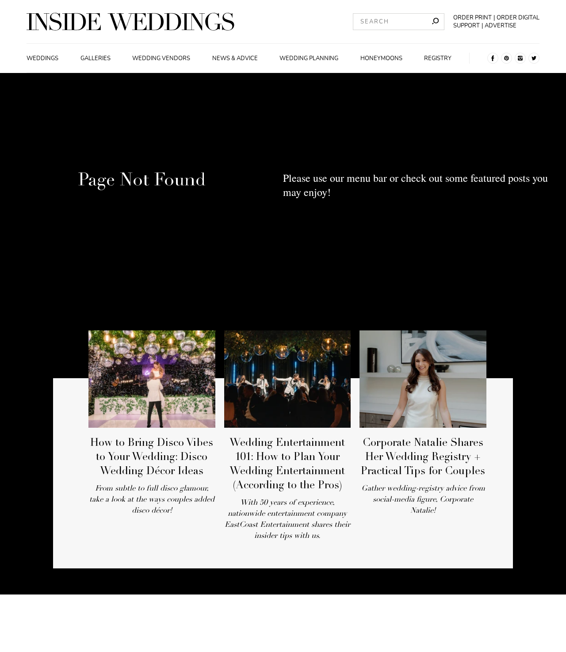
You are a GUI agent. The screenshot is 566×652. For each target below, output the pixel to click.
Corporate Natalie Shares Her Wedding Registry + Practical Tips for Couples (423, 457)
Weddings (42, 58)
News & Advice (235, 58)
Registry (437, 58)
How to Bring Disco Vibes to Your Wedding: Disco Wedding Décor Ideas (151, 457)
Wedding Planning (308, 58)
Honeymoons (381, 58)
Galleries (95, 58)
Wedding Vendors (161, 58)
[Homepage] (130, 22)
